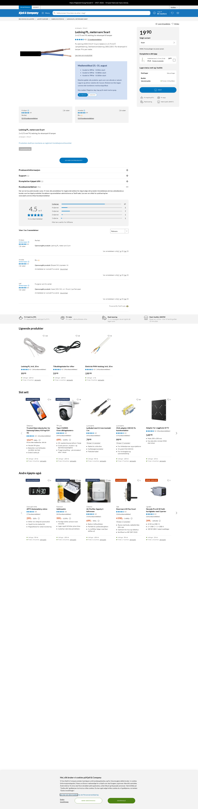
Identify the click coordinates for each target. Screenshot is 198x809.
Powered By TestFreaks (117, 306)
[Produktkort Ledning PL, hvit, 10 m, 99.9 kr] (35, 347)
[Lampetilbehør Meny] (50, 19)
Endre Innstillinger (64, 800)
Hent (160, 90)
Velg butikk (37, 380)
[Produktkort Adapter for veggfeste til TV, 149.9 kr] (158, 410)
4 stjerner (55, 208)
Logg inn (92, 95)
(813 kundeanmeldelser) (63, 514)
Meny (47, 13)
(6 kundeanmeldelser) (44, 436)
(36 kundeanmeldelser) (39, 369)
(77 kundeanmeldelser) (33, 514)
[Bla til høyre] (176, 433)
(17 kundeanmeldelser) (123, 435)
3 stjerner (55, 211)
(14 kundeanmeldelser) (103, 369)
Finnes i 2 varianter (158, 61)
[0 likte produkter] (172, 13)
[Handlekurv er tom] (178, 13)
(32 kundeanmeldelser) (153, 516)
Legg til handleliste (164, 24)
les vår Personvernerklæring (88, 795)
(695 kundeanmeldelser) (63, 435)
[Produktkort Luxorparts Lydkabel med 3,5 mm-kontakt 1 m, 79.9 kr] (99, 410)
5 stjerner (55, 204)
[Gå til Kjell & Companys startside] (29, 13)
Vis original (64, 269)
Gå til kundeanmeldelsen (30, 118)
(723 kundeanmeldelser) (93, 516)
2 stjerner (55, 215)
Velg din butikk (146, 81)
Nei (125, 251)
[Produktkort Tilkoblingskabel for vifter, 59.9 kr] (67, 347)
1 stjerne (55, 218)
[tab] (25, 7)
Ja (120, 251)
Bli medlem (82, 95)
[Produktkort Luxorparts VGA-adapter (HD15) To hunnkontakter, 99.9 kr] (128, 410)
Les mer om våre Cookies (69, 795)
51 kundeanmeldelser (95, 39)
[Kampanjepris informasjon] (39, 440)
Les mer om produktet (83, 55)
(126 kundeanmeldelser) (123, 514)
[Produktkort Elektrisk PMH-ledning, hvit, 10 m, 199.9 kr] (99, 347)
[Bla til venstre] (21, 433)
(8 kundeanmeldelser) (70, 369)
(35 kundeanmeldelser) (93, 435)
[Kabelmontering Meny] (66, 19)
